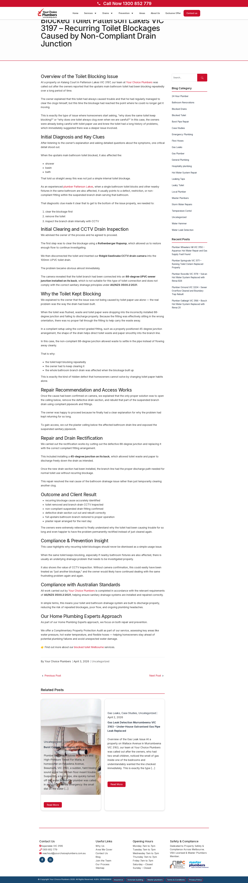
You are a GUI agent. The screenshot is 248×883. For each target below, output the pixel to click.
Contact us (191, 13)
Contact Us (102, 853)
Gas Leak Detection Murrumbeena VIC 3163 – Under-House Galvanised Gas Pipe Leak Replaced (133, 726)
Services (88, 13)
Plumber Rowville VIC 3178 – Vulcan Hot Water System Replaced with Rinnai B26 (189, 277)
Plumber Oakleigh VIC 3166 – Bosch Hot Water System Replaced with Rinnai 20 (189, 304)
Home (75, 13)
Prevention (124, 13)
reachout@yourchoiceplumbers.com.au (64, 853)
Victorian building (135, 880)
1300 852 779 (49, 849)
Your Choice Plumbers (139, 82)
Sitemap (100, 867)
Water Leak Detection (182, 230)
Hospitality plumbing (182, 166)
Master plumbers (155, 880)
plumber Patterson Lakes (78, 186)
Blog (98, 856)
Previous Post (52, 675)
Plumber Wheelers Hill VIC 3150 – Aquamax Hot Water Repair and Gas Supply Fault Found (189, 251)
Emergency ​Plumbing (182, 134)
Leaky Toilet (178, 185)
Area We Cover (104, 849)
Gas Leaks (113, 713)
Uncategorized (100, 661)
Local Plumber (179, 191)
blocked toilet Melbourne (89, 647)
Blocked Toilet (179, 115)
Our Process (102, 864)
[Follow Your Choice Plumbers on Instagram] (50, 859)
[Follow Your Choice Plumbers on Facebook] (42, 859)
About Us (155, 13)
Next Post (155, 675)
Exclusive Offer (173, 13)
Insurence (118, 880)
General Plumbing (180, 159)
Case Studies (129, 713)
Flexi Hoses (178, 140)
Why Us (100, 845)
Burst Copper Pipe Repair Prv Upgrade (68, 747)
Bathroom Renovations (183, 102)
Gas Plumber (178, 153)
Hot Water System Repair (184, 172)
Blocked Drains (179, 109)
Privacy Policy (195, 880)
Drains (105, 13)
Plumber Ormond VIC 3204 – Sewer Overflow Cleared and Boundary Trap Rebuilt (189, 291)
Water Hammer (179, 223)
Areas (142, 13)
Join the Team (103, 860)
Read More (53, 804)
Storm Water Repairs (182, 204)
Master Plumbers (180, 198)
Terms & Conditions (176, 880)
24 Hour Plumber (180, 96)
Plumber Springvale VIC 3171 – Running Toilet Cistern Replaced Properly (187, 264)
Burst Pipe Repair (180, 121)
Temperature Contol (182, 211)
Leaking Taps (178, 179)
